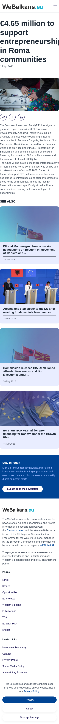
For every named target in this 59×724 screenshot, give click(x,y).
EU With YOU (9, 623)
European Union (15, 530)
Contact (6, 653)
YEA (4, 617)
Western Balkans (11, 604)
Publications (9, 611)
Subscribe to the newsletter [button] (22, 488)
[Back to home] (22, 6)
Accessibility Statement (15, 672)
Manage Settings (29, 717)
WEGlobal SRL (48, 545)
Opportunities (9, 592)
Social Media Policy (13, 666)
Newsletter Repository (14, 647)
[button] (55, 6)
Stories (6, 586)
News (5, 579)
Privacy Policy (10, 660)
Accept (30, 699)
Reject (29, 708)
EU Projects (8, 598)
